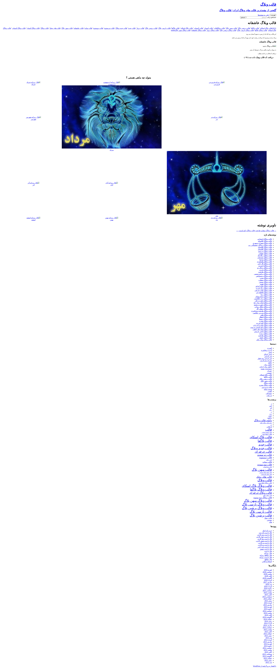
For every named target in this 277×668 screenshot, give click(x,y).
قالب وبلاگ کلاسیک (265, 241)
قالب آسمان (208, 28)
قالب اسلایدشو (267, 434)
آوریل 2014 (268, 623)
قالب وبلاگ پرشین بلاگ (228, 30)
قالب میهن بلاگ (231, 28)
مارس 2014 (267, 625)
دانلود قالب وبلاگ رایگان (266, 423)
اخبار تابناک (268, 354)
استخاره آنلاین (267, 561)
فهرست (273, 15)
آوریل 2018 (268, 580)
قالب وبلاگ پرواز (213, 30)
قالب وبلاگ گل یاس (265, 264)
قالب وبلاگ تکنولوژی (264, 262)
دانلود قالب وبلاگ (263, 420)
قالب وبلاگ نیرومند (265, 251)
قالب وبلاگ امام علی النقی (262, 329)
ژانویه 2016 (268, 588)
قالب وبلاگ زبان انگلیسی (263, 299)
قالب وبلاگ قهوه (266, 284)
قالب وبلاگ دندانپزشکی (263, 296)
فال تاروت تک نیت (265, 533)
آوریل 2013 (268, 640)
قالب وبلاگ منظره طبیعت (265, 231)
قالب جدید (131, 28)
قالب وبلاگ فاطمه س (264, 292)
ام (271, 408)
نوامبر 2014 (268, 613)
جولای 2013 (268, 633)
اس (270, 406)
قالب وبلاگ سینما (265, 259)
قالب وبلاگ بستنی (265, 282)
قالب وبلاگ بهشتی (265, 253)
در (271, 425)
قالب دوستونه (98, 28)
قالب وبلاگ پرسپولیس (264, 276)
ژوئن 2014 (268, 621)
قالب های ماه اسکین (266, 474)
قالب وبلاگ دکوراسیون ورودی (261, 327)
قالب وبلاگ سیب (266, 278)
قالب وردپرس (267, 387)
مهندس (269, 520)
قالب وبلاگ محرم (265, 321)
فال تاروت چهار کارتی (264, 537)
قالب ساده (88, 28)
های (270, 522)
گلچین (269, 391)
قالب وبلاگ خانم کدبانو (264, 286)
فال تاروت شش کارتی (264, 541)
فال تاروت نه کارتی (265, 543)
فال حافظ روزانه (266, 555)
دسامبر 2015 (267, 590)
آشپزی (269, 348)
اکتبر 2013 (268, 631)
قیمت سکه (268, 389)
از (271, 404)
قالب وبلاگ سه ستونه (262, 497)
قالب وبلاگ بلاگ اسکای (257, 485)
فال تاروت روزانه (265, 557)
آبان (111, 185)
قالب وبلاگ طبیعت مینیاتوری (261, 311)
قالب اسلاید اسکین (267, 432)
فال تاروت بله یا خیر (265, 547)
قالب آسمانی (198, 28)
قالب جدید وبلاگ (121, 28)
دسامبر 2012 (267, 648)
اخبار (270, 352)
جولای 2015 (268, 599)
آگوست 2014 (267, 617)
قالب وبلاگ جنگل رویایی (263, 307)
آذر (33, 185)
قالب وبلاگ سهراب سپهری (262, 243)
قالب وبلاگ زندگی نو (264, 268)
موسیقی (269, 393)
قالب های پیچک (55, 28)
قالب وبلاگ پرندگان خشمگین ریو (260, 245)
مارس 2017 (267, 582)
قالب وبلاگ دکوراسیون (245, 231)
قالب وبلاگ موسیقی (264, 257)
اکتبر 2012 (268, 652)
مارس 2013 (267, 642)
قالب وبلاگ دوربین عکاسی (262, 313)
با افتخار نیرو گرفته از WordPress (264, 666)
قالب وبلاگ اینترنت (265, 266)
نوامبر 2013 (268, 629)
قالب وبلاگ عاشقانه (198, 30)
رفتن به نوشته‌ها (263, 15)
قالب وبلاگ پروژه (265, 333)
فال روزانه (268, 553)
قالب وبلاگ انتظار (265, 317)
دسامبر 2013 (267, 627)
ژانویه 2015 (268, 609)
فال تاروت (268, 551)
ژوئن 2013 (268, 636)
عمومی (269, 373)
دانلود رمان (268, 365)
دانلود (270, 363)
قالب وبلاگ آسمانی (19, 28)
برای (270, 410)
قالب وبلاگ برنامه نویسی (263, 274)
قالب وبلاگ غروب (265, 270)
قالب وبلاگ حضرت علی (263, 301)
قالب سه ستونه (264, 464)
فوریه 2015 (268, 607)
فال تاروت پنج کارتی (264, 539)
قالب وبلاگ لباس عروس (263, 331)
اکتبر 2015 (268, 594)
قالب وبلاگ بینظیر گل (264, 309)
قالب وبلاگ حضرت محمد (263, 305)
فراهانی (269, 427)
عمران (269, 371)
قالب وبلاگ (221, 28)
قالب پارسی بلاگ (164, 28)
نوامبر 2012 (268, 650)
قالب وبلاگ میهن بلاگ (182, 30)
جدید (270, 414)
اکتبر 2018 (268, 576)
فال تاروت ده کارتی (265, 545)
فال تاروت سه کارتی (264, 535)
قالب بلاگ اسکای (266, 28)
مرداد (112, 150)
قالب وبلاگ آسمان (33, 28)
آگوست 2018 (267, 578)
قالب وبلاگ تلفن (266, 315)
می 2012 (269, 662)
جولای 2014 (268, 619)
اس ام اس (268, 356)
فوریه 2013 (268, 644)
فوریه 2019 (268, 570)
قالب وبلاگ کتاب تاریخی (263, 290)
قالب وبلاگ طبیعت (265, 272)
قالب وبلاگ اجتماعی (264, 239)
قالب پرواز (140, 28)
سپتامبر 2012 (267, 654)
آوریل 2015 (268, 603)
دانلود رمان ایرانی (265, 367)
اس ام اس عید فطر (265, 358)
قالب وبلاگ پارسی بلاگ (245, 30)
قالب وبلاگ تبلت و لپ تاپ (262, 325)
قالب (215, 28)
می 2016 (269, 584)
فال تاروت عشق (266, 549)
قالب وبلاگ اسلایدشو (265, 483)
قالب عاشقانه (79, 28)
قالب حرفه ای (263, 451)
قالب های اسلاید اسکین (265, 472)
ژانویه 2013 (268, 646)
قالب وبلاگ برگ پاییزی (264, 288)
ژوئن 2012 (268, 660)
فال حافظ (268, 559)
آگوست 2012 (267, 656)
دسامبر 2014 (267, 611)
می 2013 (269, 638)
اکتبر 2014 (268, 615)
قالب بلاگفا (255, 28)
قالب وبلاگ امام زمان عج (263, 303)
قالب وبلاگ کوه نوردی (264, 323)
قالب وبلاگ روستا (265, 319)
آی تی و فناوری (266, 350)
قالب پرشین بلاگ (244, 28)
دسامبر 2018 (267, 572)
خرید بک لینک (267, 531)
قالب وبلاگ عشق (265, 338)
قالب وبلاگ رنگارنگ (265, 255)
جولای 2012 (268, 658)
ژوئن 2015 (268, 601)
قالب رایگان (269, 460)
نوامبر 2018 (268, 574)
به (271, 412)
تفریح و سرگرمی (266, 360)
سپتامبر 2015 (267, 597)
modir (173, 30)
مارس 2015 (267, 605)
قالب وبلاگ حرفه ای (260, 492)
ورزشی (269, 395)
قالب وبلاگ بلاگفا (261, 30)
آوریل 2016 (268, 586)
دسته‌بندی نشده (266, 369)
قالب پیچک (268, 518)
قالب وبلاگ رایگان (267, 495)
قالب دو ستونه (109, 28)
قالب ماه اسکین (267, 467)
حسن (270, 416)
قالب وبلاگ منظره (265, 280)
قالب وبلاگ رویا (266, 294)
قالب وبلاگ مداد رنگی (264, 340)
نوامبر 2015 (268, 592)
